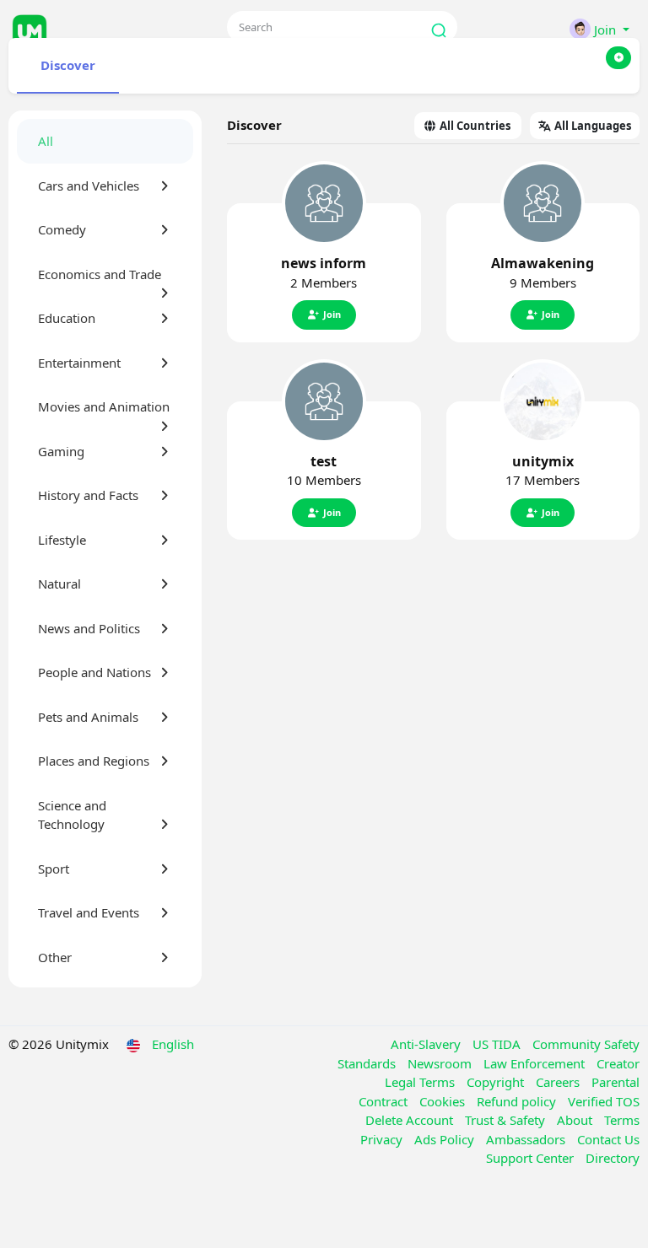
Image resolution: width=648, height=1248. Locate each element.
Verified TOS (604, 1101)
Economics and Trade (99, 274)
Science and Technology (72, 815)
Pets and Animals (88, 716)
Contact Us (608, 1139)
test (323, 461)
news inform (323, 263)
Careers (559, 1081)
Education (66, 317)
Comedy (62, 229)
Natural (59, 583)
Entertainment (79, 362)
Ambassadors (527, 1139)
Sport (53, 868)
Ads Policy (446, 1139)
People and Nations (94, 672)
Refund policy (518, 1101)
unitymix (543, 461)
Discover (67, 64)
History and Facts (88, 495)
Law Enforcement (535, 1063)
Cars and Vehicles (88, 185)
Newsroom (441, 1063)
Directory (613, 1157)
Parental (615, 1081)
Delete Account (410, 1119)
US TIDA (498, 1044)
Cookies (443, 1101)
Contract (385, 1101)
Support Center (531, 1157)
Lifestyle (62, 539)
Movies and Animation (104, 406)
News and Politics (89, 628)
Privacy (383, 1139)
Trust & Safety (506, 1119)
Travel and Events (88, 912)
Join (332, 314)
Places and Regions (93, 760)
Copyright (497, 1081)
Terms (622, 1119)
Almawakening (542, 263)
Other (55, 957)
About (576, 1119)
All (45, 140)
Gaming (61, 451)
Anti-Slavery (427, 1044)
